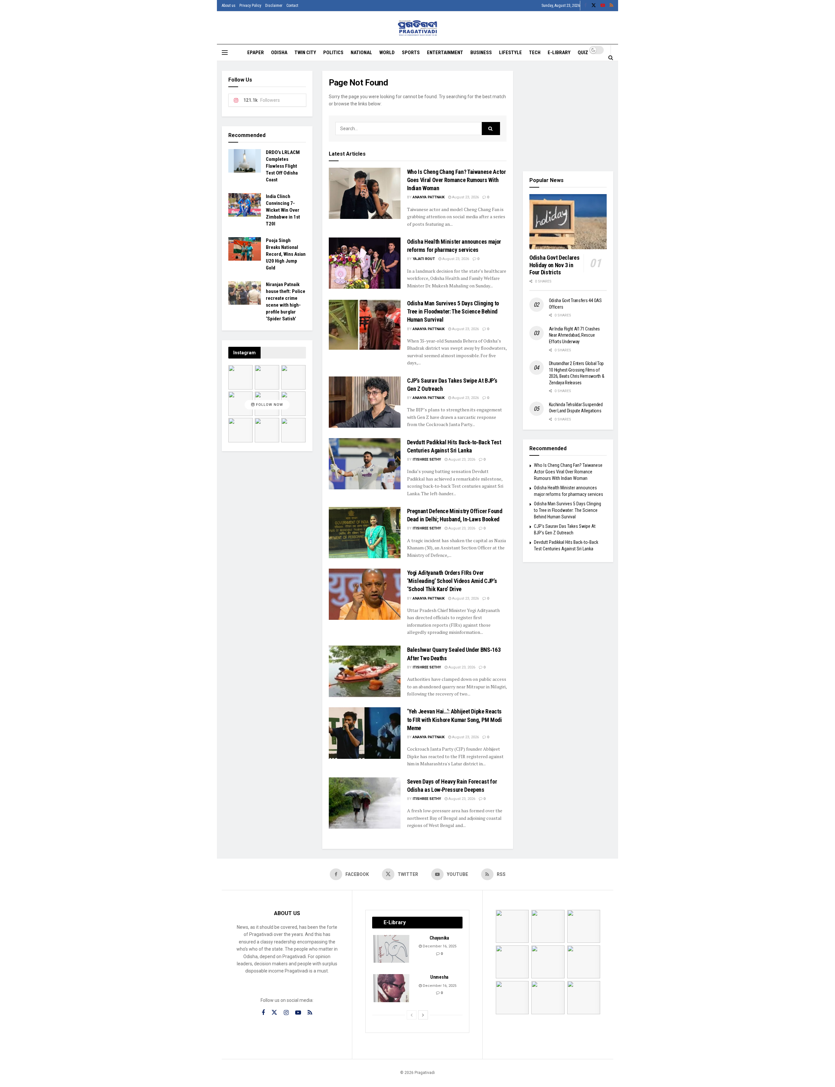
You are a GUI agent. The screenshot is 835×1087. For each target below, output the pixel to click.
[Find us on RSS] (611, 5)
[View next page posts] (423, 1014)
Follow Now (269, 405)
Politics (333, 52)
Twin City (305, 52)
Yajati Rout (424, 259)
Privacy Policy (250, 5)
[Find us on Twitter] (593, 5)
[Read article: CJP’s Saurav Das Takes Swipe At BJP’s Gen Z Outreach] (365, 402)
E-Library (559, 52)
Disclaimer (273, 5)
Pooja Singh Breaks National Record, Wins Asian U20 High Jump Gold (286, 254)
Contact (292, 5)
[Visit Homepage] (417, 28)
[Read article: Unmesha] (391, 988)
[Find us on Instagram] (286, 1013)
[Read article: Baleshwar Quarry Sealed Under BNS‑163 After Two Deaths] (365, 671)
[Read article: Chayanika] (391, 949)
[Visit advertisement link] (568, 116)
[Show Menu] (225, 52)
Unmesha (439, 977)
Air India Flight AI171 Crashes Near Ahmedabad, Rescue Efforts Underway (574, 335)
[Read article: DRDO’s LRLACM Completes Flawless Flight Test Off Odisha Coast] (244, 161)
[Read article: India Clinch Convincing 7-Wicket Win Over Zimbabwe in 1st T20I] (244, 205)
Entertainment (445, 52)
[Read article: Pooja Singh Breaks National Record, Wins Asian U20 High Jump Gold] (244, 249)
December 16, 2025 (439, 946)
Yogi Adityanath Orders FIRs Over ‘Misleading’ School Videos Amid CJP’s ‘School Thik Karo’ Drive (452, 580)
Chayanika (439, 938)
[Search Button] (610, 57)
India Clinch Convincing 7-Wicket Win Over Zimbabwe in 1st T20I (283, 210)
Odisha (279, 52)
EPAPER (255, 52)
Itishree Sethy (427, 459)
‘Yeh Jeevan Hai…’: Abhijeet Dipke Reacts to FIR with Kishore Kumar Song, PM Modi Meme (454, 719)
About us (228, 5)
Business (481, 52)
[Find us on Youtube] (602, 5)
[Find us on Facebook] (585, 5)
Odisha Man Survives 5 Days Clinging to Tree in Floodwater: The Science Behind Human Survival (453, 311)
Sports (411, 52)
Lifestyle (510, 52)
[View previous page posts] (412, 1014)
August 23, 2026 (465, 197)
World (387, 52)
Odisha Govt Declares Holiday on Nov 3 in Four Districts (554, 265)
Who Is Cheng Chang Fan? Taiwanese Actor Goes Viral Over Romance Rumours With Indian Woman (456, 179)
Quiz (583, 52)
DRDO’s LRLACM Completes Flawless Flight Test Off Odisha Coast (283, 166)
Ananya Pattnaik (429, 197)
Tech (534, 52)
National (361, 52)
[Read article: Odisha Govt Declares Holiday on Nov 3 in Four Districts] (568, 222)
